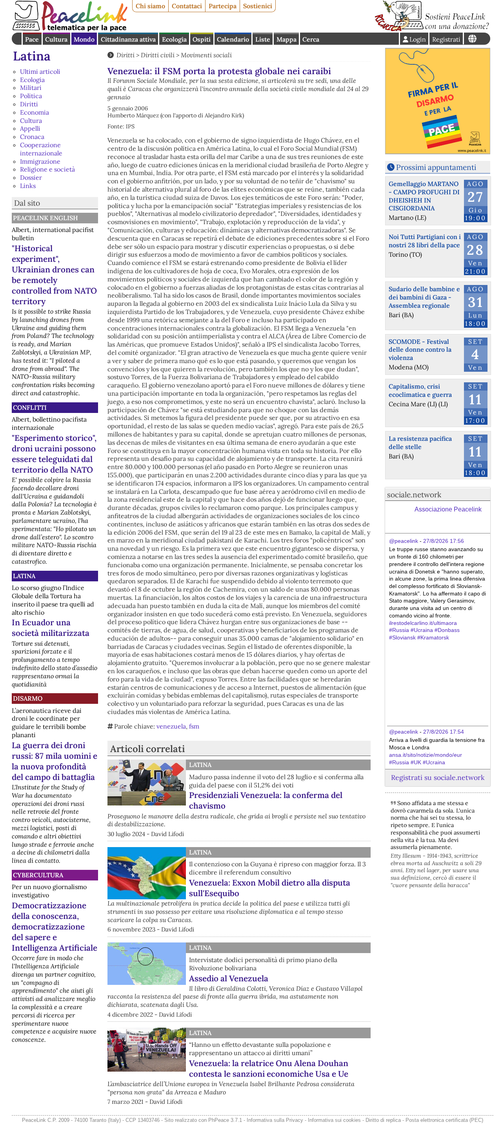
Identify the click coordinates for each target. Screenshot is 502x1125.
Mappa (286, 39)
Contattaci (187, 6)
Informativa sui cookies (334, 1120)
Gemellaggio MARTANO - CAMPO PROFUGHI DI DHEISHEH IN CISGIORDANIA (424, 196)
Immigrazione (40, 161)
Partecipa (222, 6)
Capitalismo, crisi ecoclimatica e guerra (420, 390)
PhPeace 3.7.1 (225, 1120)
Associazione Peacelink (448, 509)
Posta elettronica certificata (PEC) (444, 1120)
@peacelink (403, 541)
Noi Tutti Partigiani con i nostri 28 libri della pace (425, 241)
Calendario (233, 39)
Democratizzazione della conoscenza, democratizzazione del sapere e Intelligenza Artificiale (54, 926)
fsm (194, 726)
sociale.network (414, 494)
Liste (262, 39)
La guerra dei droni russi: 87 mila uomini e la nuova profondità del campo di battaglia (54, 761)
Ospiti (202, 39)
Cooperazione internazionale (41, 149)
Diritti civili (158, 55)
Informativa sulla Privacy (275, 1120)
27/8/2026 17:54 (443, 732)
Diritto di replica (383, 1120)
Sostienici (257, 6)
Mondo (84, 39)
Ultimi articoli (40, 71)
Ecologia (174, 39)
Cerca (310, 39)
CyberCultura (38, 875)
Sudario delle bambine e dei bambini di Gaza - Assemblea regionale (424, 297)
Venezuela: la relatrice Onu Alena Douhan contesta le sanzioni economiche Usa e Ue (268, 1068)
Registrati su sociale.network (437, 777)
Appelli (30, 128)
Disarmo (27, 698)
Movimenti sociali (206, 55)
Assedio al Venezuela (228, 978)
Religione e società (47, 169)
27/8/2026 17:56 (443, 541)
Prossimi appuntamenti (436, 167)
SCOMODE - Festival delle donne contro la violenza (420, 350)
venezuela (171, 726)
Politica (31, 96)
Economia (34, 112)
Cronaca (32, 137)
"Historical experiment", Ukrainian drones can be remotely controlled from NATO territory (54, 275)
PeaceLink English (45, 218)
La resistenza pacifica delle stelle (420, 443)
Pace (32, 39)
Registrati (446, 39)
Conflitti (30, 407)
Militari (31, 87)
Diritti (29, 104)
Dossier (31, 177)
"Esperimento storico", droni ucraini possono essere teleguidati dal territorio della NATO (54, 454)
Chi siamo (150, 6)
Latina (32, 56)
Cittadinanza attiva (128, 39)
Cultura (56, 39)
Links (28, 186)
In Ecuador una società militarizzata (50, 627)
